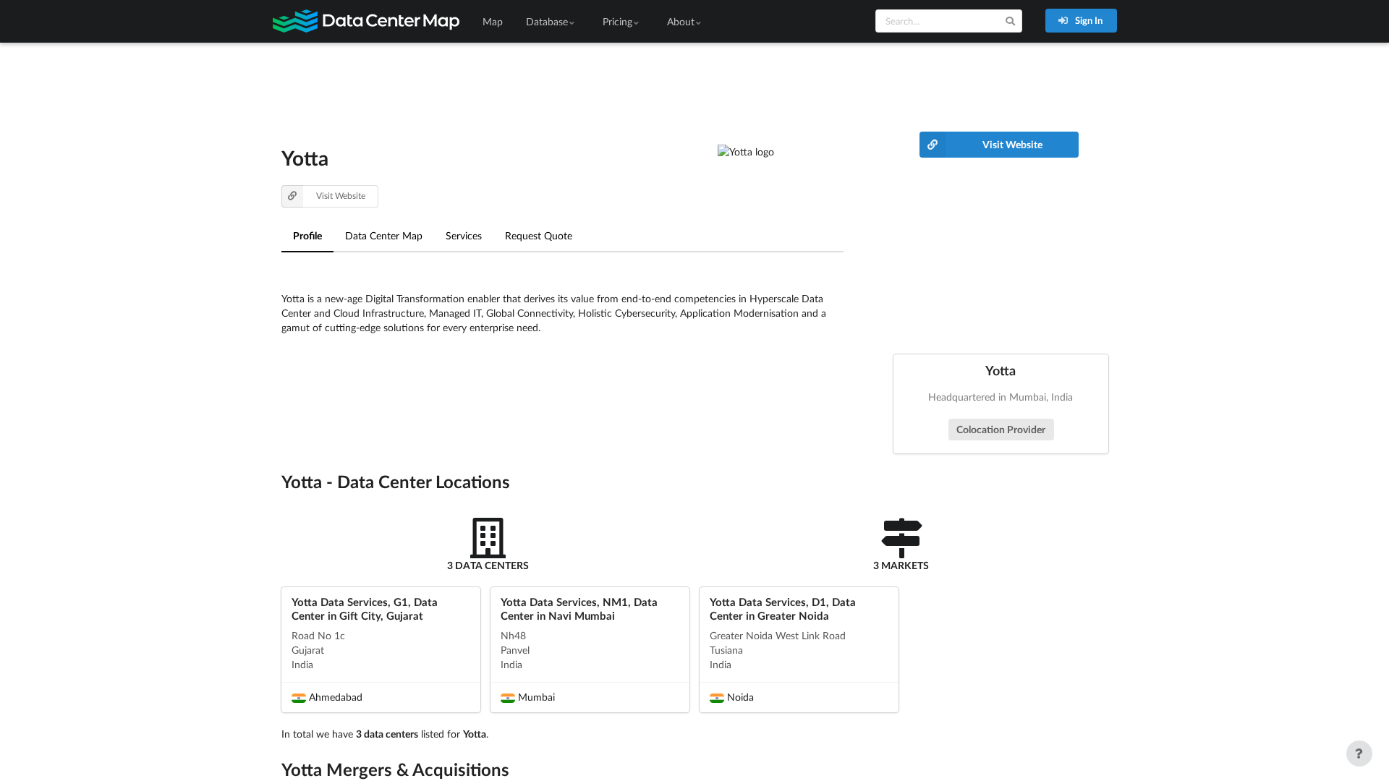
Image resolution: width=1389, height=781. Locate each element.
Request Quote (538, 235)
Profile (307, 235)
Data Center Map (383, 235)
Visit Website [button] (340, 195)
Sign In (1088, 20)
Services (464, 235)
